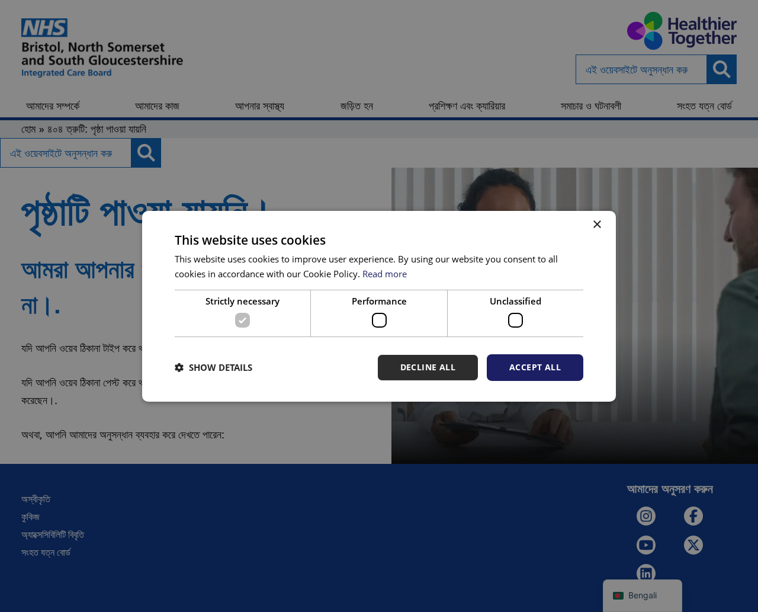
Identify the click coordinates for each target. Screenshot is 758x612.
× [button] (596, 224)
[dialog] (379, 305)
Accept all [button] (535, 367)
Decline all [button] (427, 367)
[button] (213, 367)
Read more (384, 274)
